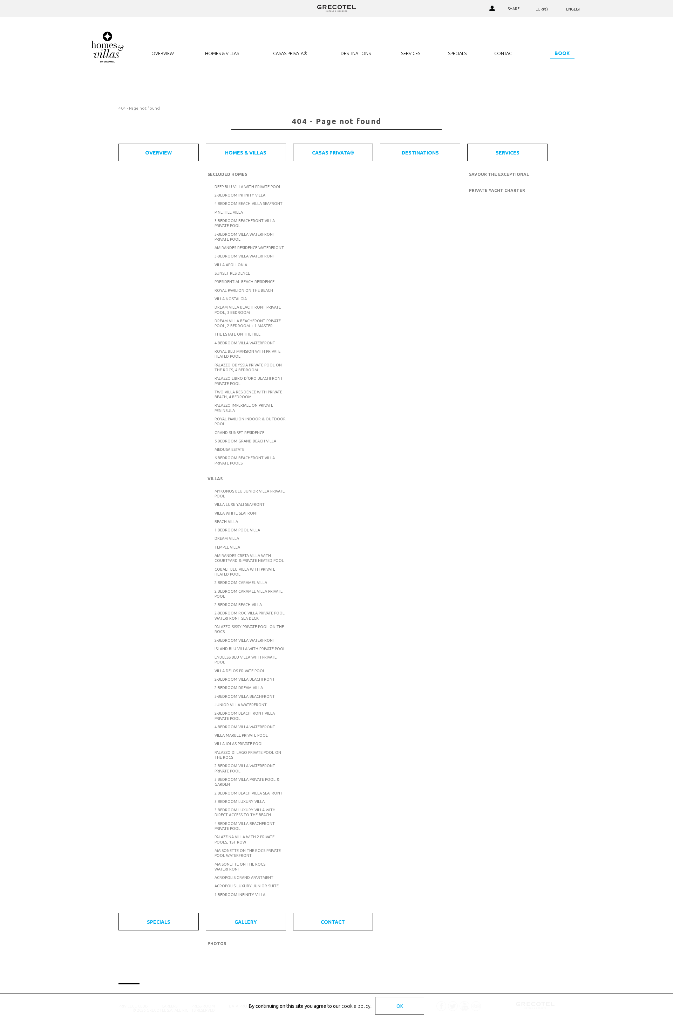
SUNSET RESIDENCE (232, 273)
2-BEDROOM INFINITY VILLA (240, 195)
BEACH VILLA (226, 522)
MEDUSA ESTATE (229, 449)
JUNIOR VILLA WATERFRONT (241, 705)
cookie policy (356, 1006)
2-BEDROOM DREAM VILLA (239, 688)
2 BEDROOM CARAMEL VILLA (241, 582)
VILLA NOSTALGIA (231, 299)
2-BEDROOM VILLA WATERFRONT (245, 640)
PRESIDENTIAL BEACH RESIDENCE (244, 282)
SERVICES (410, 53)
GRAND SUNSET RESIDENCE (239, 433)
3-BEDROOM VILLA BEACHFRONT (245, 696)
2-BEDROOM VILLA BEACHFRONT (245, 679)
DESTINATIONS (356, 53)
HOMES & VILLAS (222, 53)
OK (399, 1006)
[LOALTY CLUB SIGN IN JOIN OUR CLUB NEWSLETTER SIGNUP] (492, 8)
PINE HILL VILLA (229, 212)
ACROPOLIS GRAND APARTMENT (244, 877)
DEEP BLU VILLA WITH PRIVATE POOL (248, 187)
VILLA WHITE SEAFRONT (236, 513)
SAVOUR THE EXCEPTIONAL (499, 174)
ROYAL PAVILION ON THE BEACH (244, 290)
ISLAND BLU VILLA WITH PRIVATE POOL (250, 649)
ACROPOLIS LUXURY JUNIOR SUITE (247, 886)
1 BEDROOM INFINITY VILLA (240, 895)
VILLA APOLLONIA (231, 265)
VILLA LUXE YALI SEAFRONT (240, 504)
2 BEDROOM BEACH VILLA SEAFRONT (249, 793)
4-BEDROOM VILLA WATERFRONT (245, 343)
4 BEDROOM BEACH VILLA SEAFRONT (249, 203)
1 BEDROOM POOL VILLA (237, 530)
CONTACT (504, 53)
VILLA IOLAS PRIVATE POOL (239, 744)
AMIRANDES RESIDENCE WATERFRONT (249, 248)
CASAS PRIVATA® (290, 53)
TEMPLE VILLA (227, 547)
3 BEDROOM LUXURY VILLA (240, 801)
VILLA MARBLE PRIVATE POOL (241, 735)
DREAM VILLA (227, 538)
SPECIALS (457, 53)
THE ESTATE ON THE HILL (237, 334)
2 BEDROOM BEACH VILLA (238, 605)
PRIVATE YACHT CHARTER (497, 190)
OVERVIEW (162, 53)
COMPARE (464, 8)
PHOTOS (217, 943)
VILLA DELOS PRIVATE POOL (240, 671)
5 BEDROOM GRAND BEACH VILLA (245, 441)
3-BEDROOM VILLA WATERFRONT (245, 256)
